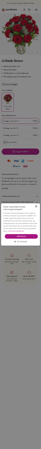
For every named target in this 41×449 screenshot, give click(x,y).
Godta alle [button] (21, 236)
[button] (20, 241)
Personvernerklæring (16, 231)
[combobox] (36, 206)
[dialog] (20, 224)
